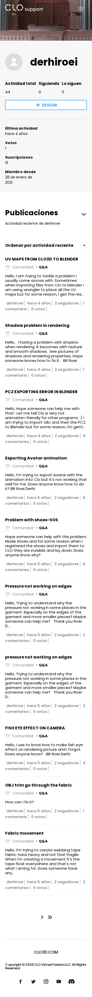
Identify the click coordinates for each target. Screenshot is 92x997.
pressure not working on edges (38, 657)
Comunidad (22, 267)
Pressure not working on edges (38, 586)
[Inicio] (24, 9)
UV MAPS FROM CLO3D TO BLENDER (41, 259)
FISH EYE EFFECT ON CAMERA (35, 728)
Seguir (49, 105)
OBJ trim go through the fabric (38, 785)
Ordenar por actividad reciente (39, 245)
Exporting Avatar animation (36, 458)
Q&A (43, 267)
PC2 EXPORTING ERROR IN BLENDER (41, 392)
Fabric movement (24, 833)
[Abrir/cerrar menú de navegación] (78, 9)
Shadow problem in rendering (37, 325)
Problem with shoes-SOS (31, 520)
